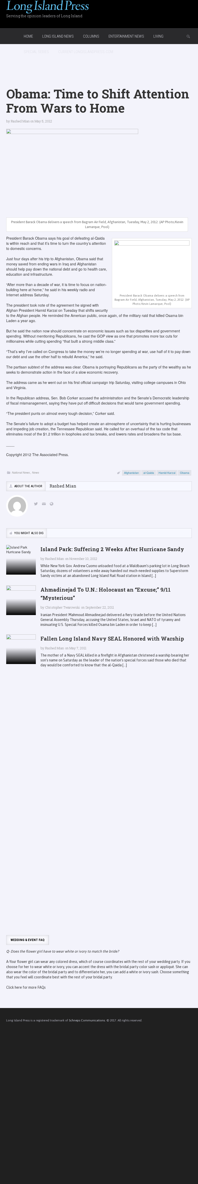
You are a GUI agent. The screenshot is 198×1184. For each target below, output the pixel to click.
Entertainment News (126, 36)
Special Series (36, 51)
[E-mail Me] (44, 504)
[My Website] (52, 504)
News (35, 472)
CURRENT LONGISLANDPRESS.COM (85, 51)
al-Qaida (148, 473)
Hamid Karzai (167, 473)
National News (21, 472)
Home (28, 36)
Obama (184, 473)
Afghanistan (131, 473)
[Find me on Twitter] (37, 504)
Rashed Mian (20, 121)
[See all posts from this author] (17, 506)
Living (158, 36)
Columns (91, 36)
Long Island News (58, 36)
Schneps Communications (87, 1020)
